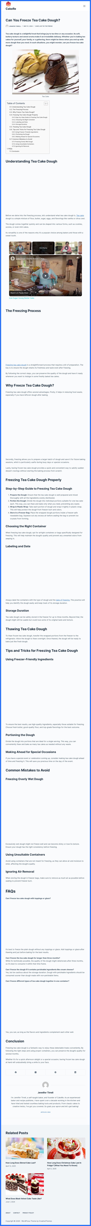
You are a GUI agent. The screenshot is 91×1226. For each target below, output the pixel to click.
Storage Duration (21, 124)
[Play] (10, 253)
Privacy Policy (28, 1213)
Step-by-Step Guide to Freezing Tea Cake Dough (31, 117)
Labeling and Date (22, 122)
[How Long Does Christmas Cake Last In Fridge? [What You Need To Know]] (66, 1148)
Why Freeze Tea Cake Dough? (24, 112)
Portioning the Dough (23, 134)
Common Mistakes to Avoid (22, 139)
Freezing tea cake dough (16, 365)
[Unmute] (13, 253)
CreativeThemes (45, 1221)
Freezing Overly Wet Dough (24, 141)
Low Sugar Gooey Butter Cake (30, 258)
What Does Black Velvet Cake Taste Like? (24, 1198)
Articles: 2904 (45, 1112)
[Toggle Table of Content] (44, 104)
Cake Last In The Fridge (43, 26)
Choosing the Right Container (25, 120)
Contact (16, 1213)
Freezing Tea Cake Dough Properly (25, 115)
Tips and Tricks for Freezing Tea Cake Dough (29, 129)
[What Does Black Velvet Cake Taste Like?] (25, 1184)
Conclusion (15, 151)
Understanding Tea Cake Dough (23, 107)
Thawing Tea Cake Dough (22, 127)
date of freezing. (63, 600)
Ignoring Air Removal (22, 146)
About (8, 1213)
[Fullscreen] (30, 253)
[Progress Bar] (20, 251)
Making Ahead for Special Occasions (28, 136)
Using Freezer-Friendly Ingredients (26, 132)
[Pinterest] (55, 1072)
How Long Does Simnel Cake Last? (21, 1163)
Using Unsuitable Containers (25, 144)
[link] (12, 258)
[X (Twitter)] (36, 1072)
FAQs (10, 149)
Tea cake (80, 215)
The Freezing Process (20, 109)
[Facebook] (16, 1072)
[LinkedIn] (75, 1072)
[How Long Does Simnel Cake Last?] (25, 1148)
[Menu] (84, 6)
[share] (77, 257)
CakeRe (11, 8)
